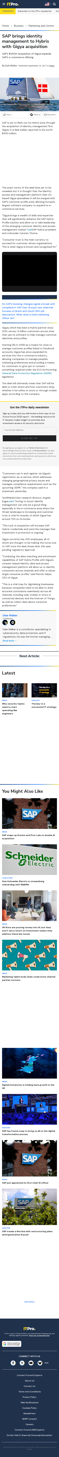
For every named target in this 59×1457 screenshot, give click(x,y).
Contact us (29, 1386)
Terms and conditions (29, 1391)
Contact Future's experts (29, 1375)
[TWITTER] (6, 622)
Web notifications (30, 1402)
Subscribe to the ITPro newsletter (35, 11)
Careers (29, 1424)
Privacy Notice (40, 450)
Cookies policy (29, 1408)
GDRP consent (29, 1418)
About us (29, 1380)
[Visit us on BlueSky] (38, 1363)
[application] (29, 270)
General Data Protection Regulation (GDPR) (27, 373)
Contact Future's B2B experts (29, 1429)
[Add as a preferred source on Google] (11, 1344)
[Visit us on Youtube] (31, 1363)
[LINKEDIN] (13, 622)
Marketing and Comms (41, 25)
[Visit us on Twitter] (22, 1363)
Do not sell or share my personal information (29, 1435)
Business (19, 25)
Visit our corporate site (39, 1335)
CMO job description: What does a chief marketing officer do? (25, 314)
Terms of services (36, 448)
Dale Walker (11, 65)
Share (9, 114)
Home (5, 25)
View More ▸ (29, 1302)
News (51, 65)
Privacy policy (29, 1397)
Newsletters (29, 1413)
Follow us (36, 114)
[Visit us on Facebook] (13, 1363)
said (29, 229)
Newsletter (51, 114)
